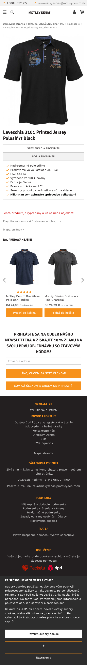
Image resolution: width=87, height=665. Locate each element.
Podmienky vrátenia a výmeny (43, 508)
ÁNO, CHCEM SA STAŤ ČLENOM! (43, 373)
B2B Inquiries (43, 443)
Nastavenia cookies (43, 520)
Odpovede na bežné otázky (43, 426)
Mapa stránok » (13, 229)
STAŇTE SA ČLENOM (43, 410)
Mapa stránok (43, 453)
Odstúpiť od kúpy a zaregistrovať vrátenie (44, 422)
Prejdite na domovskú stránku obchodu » (32, 221)
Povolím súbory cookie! (43, 633)
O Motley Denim (44, 434)
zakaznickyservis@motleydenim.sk (61, 3)
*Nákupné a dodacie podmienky (43, 504)
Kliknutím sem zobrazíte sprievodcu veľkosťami (43, 194)
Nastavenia (43, 657)
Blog (43, 438)
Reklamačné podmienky (43, 512)
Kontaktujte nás (44, 430)
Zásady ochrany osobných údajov (43, 516)
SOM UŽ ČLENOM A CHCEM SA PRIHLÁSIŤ (43, 385)
